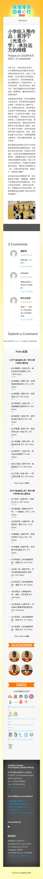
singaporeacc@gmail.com (18, 856)
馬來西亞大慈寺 (14, 810)
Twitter (18, 227)
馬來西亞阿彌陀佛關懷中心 (19, 804)
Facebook (14, 227)
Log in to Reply (27, 266)
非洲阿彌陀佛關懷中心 (17, 801)
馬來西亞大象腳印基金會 (18, 807)
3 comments (23, 58)
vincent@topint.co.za (16, 787)
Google (9, 227)
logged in (17, 341)
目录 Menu (22, 21)
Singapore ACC (25, 873)
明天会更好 (26, 298)
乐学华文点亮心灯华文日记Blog (21, 813)
